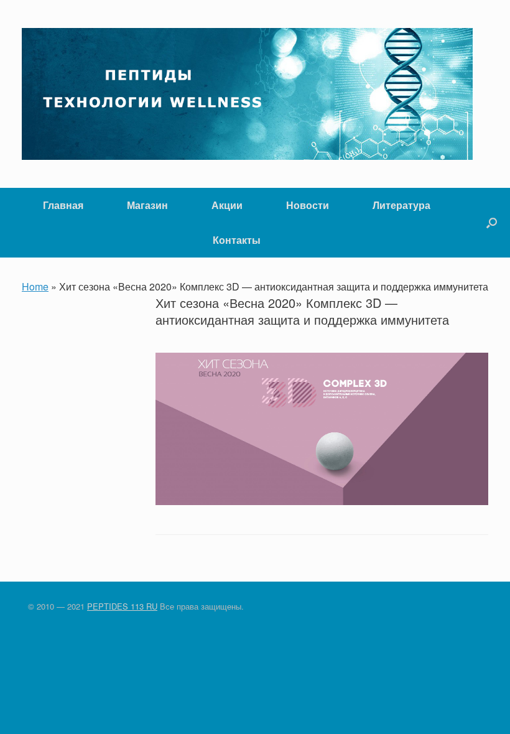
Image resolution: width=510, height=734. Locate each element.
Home (35, 286)
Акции (227, 205)
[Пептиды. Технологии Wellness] (247, 94)
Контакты (237, 240)
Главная (63, 205)
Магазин (147, 205)
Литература (401, 205)
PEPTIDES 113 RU (122, 606)
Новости (307, 205)
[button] (491, 223)
